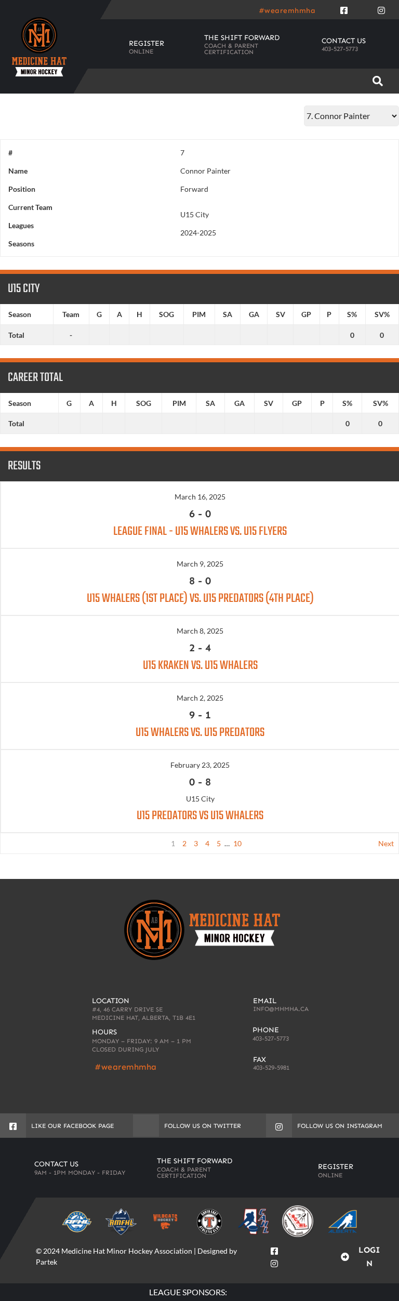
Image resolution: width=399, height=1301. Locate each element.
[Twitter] (363, 8)
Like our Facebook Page (72, 1125)
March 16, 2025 (200, 496)
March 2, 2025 (200, 697)
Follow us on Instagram (339, 1125)
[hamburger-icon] (343, 81)
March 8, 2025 (200, 630)
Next (386, 843)
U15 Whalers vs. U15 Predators (200, 732)
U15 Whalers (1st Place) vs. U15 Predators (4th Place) (200, 598)
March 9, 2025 (200, 563)
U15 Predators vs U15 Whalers (200, 815)
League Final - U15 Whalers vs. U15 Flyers (200, 531)
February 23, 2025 (200, 764)
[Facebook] (344, 8)
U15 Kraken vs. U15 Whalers (200, 665)
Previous (19, 843)
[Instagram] (381, 8)
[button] (377, 81)
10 (237, 843)
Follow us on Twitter (202, 1125)
